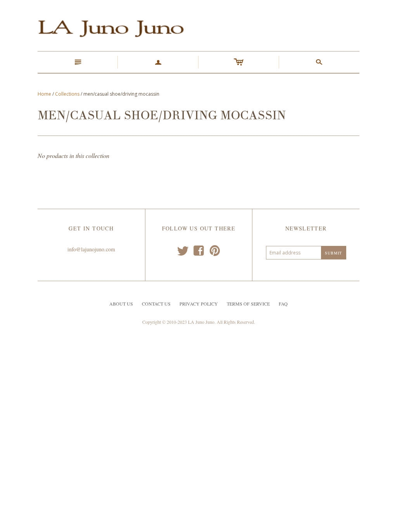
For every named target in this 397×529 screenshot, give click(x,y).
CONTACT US (156, 304)
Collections (67, 94)
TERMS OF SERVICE (248, 304)
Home (44, 94)
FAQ (283, 304)
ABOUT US (121, 304)
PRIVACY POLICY (199, 304)
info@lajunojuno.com (91, 249)
